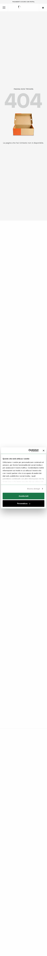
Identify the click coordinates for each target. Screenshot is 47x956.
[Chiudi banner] (43, 450)
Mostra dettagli (33, 489)
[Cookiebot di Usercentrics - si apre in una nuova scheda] (29, 450)
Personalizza (22, 503)
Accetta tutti (23, 496)
